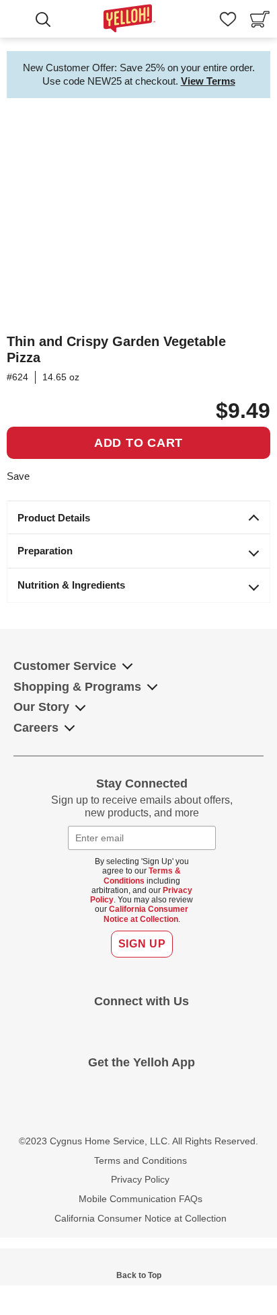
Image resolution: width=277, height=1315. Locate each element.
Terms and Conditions (140, 1160)
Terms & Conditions (143, 875)
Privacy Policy (140, 1179)
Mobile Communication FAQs (140, 1198)
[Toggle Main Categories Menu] (20, 21)
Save (18, 476)
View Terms (208, 81)
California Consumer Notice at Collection (146, 913)
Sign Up (141, 943)
